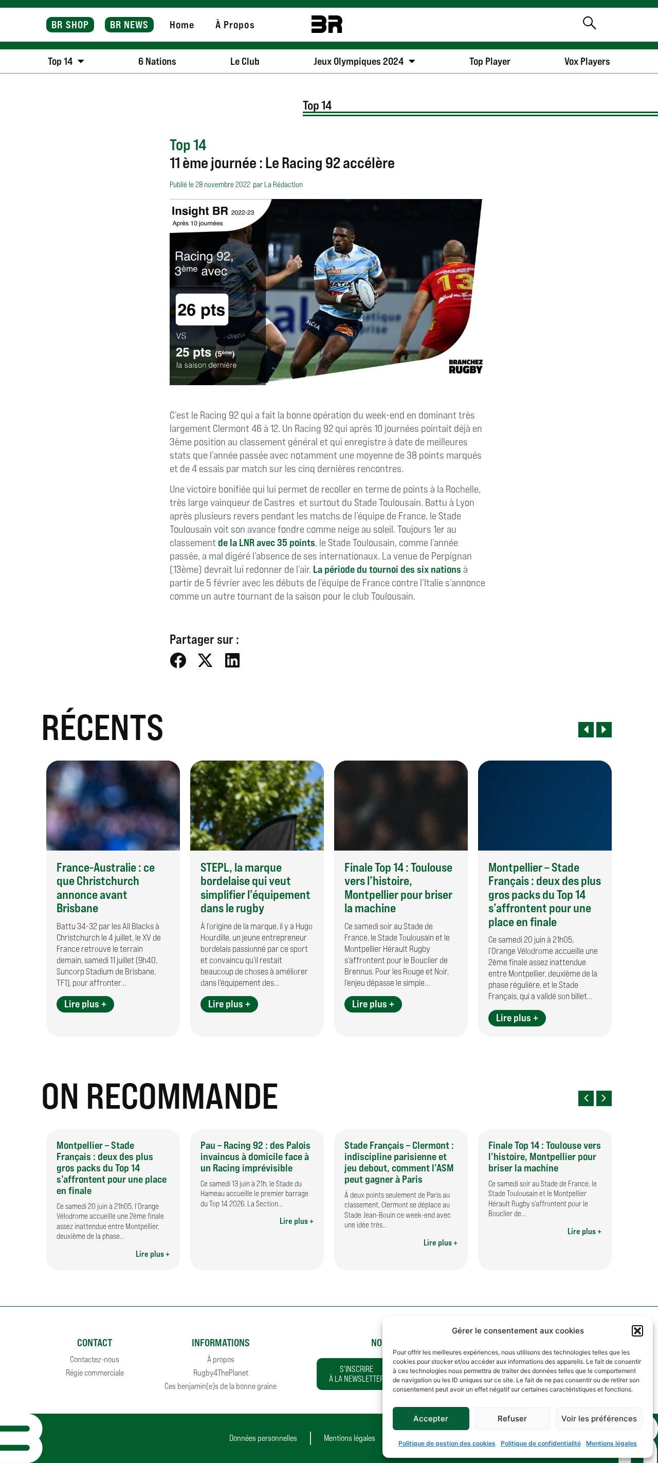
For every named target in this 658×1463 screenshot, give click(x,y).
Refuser (512, 1418)
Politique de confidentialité (541, 1443)
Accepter (430, 1418)
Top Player (489, 61)
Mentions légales (611, 1443)
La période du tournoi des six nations (387, 569)
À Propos (235, 25)
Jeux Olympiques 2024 (359, 61)
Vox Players (587, 61)
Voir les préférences (599, 1418)
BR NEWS (129, 25)
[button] (637, 1331)
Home (182, 25)
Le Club (245, 61)
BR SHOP (70, 25)
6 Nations (157, 61)
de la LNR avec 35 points (266, 542)
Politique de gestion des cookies (447, 1443)
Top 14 (60, 61)
